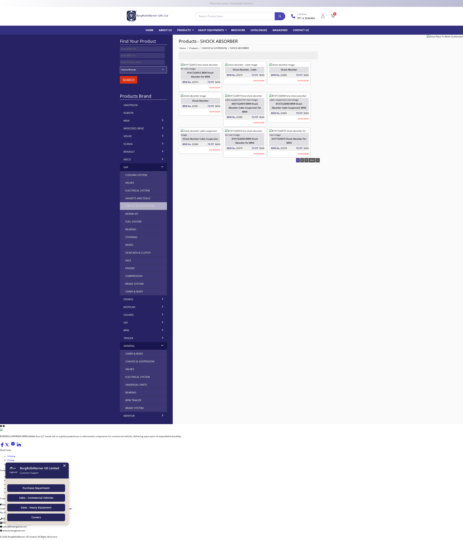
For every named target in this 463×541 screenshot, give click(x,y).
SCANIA (128, 144)
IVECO (127, 159)
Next (312, 160)
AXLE (128, 260)
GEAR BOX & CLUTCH (137, 252)
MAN (126, 120)
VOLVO (128, 136)
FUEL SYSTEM (133, 221)
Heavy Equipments (211, 30)
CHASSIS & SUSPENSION (214, 48)
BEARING (130, 229)
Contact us (301, 30)
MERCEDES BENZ (134, 128)
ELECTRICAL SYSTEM (137, 190)
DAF (126, 167)
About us (165, 30)
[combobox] (235, 16)
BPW (126, 330)
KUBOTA (128, 113)
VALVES (129, 182)
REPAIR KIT (131, 213)
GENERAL (129, 346)
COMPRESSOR (133, 276)
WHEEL (129, 245)
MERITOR (129, 415)
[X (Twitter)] (7, 446)
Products (184, 30)
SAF (126, 322)
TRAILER (128, 338)
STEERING (131, 237)
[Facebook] (2, 446)
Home (149, 30)
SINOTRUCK (131, 105)
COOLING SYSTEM (136, 175)
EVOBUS (128, 299)
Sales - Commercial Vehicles (36, 497)
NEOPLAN (129, 307)
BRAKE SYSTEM (134, 283)
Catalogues (258, 30)
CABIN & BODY (134, 291)
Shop (11, 460)
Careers (36, 517)
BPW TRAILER (133, 400)
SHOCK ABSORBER (239, 48)
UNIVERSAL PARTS (136, 384)
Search (129, 80)
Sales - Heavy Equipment (36, 507)
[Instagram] (13, 446)
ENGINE (130, 268)
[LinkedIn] (19, 446)
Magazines (280, 30)
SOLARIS (129, 314)
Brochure (238, 30)
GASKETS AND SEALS (137, 198)
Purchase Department (36, 488)
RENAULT (129, 151)
